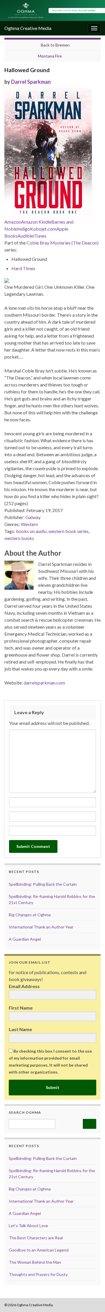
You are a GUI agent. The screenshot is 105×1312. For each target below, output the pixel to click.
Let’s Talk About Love (28, 1225)
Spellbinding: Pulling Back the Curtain (43, 884)
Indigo (23, 228)
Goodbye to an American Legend (39, 1249)
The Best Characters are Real (36, 1237)
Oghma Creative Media (27, 28)
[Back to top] (92, 1299)
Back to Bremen (55, 44)
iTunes (39, 235)
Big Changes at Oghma (30, 914)
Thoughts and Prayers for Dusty (38, 1274)
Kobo (35, 228)
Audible (25, 235)
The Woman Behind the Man (35, 1262)
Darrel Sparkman (31, 82)
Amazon (12, 221)
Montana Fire (50, 56)
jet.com (48, 228)
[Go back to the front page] (52, 10)
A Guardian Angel (25, 939)
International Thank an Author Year (41, 926)
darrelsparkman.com (44, 682)
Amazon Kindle (36, 221)
